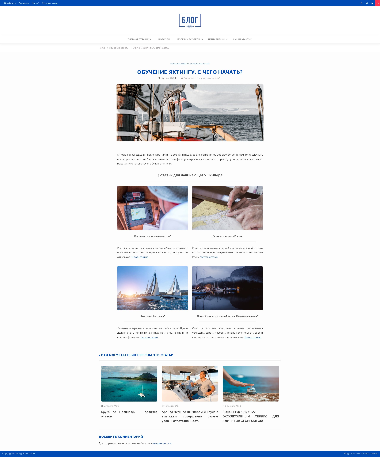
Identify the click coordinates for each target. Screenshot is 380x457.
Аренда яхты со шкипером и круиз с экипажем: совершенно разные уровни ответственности (190, 416)
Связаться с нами (50, 3)
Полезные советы (188, 39)
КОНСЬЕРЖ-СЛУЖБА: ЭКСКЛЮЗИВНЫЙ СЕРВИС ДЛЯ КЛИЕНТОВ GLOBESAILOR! (251, 416)
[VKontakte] (372, 3)
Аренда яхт (24, 3)
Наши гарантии (242, 39)
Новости (164, 39)
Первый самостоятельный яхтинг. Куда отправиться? (227, 316)
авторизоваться (161, 443)
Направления (216, 39)
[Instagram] (366, 3)
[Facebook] (361, 3)
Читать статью (139, 256)
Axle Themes (371, 453)
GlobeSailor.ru (10, 3)
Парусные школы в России (228, 236)
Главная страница (139, 39)
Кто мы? (35, 3)
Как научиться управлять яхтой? (152, 236)
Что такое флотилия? (152, 316)
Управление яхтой (200, 64)
